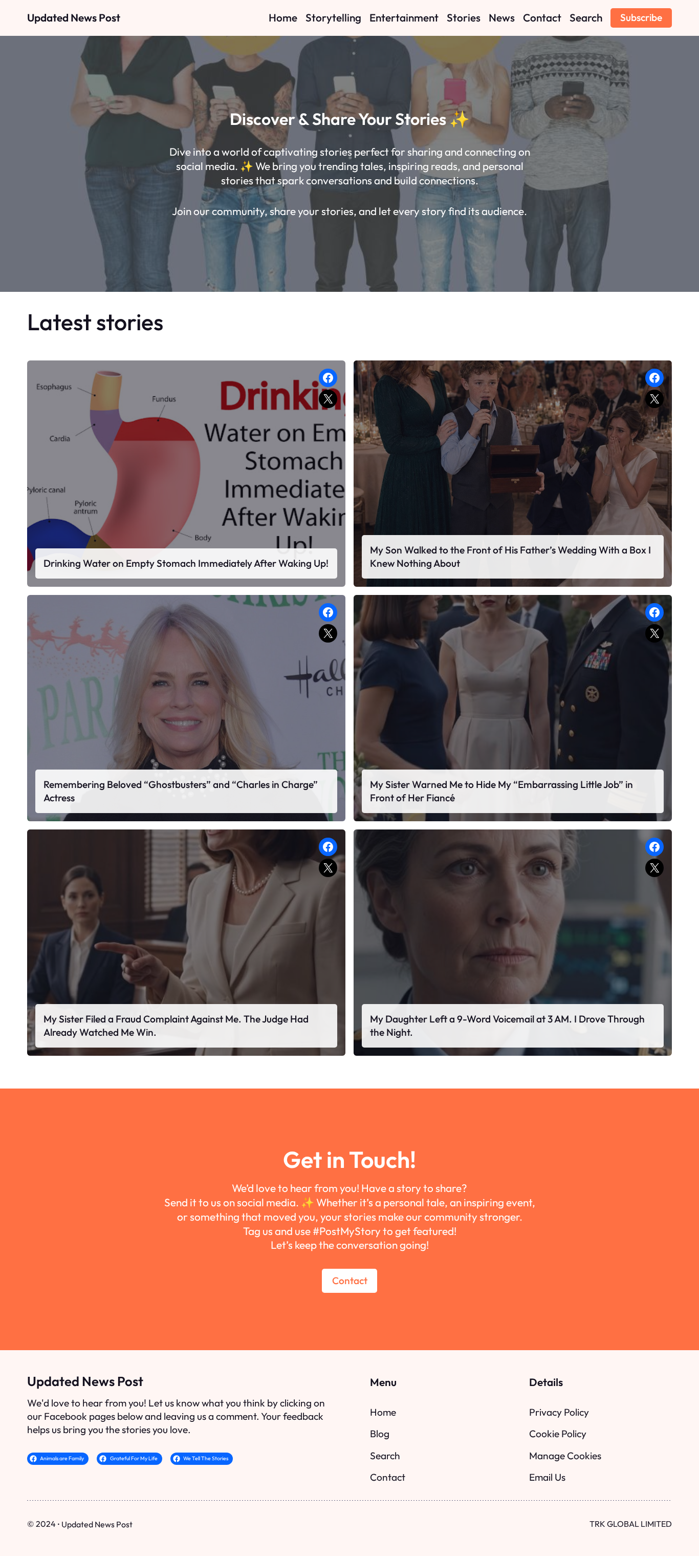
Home (383, 1412)
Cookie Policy (557, 1433)
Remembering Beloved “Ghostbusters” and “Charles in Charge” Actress (180, 791)
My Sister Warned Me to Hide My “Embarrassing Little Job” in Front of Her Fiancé (501, 791)
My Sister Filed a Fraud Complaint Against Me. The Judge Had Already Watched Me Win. (176, 1025)
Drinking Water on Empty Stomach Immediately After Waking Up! (186, 563)
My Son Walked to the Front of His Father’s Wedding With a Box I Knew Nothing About (510, 556)
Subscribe (641, 17)
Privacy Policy (559, 1412)
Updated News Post (73, 17)
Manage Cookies (565, 1456)
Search (385, 1456)
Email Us (547, 1477)
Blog (379, 1433)
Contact (349, 1280)
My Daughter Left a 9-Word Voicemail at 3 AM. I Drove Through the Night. (507, 1025)
